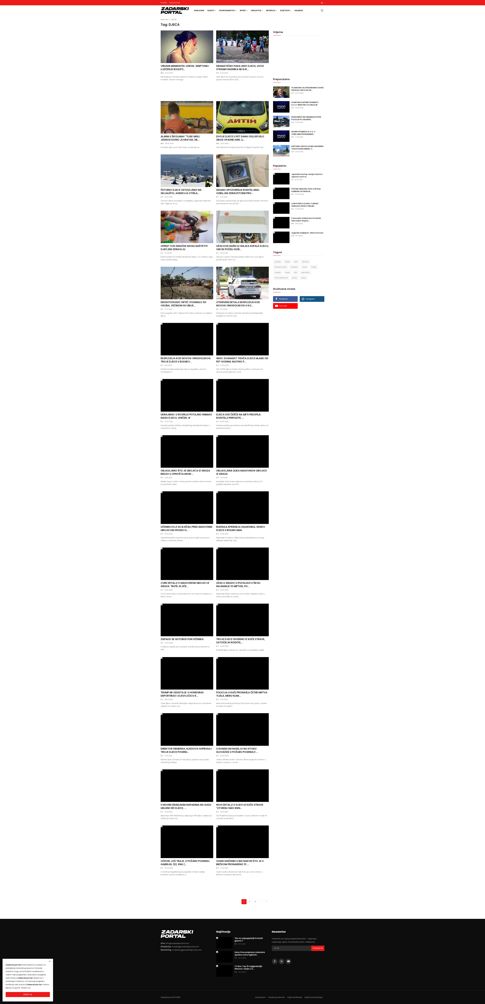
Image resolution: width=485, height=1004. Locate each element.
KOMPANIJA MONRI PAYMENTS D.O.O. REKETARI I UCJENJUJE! (304, 103)
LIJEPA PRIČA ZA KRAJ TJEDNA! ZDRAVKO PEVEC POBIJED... (304, 204)
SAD (296, 262)
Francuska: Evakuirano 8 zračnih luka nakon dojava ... (306, 219)
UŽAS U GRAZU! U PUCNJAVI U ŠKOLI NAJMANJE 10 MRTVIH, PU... (238, 584)
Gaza (303, 278)
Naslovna (199, 10)
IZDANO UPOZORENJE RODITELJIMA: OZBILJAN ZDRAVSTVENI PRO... (238, 191)
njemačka (305, 272)
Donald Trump (280, 267)
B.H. (292, 236)
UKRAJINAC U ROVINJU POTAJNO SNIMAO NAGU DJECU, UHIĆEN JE (186, 416)
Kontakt (164, 2)
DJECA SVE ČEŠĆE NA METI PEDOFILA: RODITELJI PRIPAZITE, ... (238, 416)
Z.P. (217, 73)
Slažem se (27, 994)
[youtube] (288, 961)
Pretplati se (318, 948)
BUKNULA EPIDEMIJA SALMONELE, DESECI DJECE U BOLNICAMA (240, 528)
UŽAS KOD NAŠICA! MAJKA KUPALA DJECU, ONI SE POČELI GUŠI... (242, 247)
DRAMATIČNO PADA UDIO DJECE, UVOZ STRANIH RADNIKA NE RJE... (240, 67)
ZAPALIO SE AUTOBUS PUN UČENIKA (182, 639)
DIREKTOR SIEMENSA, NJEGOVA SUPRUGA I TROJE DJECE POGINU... (186, 750)
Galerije (298, 10)
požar (294, 278)
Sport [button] (243, 10)
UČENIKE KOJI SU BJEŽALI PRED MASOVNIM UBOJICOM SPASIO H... (186, 528)
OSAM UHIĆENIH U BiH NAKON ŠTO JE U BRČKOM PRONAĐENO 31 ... (240, 862)
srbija (287, 272)
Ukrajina (305, 262)
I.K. (292, 180)
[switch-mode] (322, 3)
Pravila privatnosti (276, 997)
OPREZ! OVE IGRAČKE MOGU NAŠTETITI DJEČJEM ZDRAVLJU (184, 247)
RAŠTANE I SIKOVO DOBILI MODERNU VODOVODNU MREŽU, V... (307, 147)
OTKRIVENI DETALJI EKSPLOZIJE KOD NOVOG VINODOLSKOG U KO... (238, 304)
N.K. (292, 223)
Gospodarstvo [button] (227, 10)
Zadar (313, 267)
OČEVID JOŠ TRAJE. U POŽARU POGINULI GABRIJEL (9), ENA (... (185, 862)
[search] (322, 10)
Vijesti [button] (210, 10)
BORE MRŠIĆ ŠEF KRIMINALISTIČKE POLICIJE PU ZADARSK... (306, 118)
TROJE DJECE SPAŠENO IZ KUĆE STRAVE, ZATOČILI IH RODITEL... (240, 640)
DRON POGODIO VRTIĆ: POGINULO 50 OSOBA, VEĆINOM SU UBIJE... (183, 304)
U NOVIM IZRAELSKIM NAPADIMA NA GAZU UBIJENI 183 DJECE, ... (186, 806)
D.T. (217, 197)
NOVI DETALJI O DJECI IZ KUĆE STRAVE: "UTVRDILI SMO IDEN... (240, 806)
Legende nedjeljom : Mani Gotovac (307, 233)
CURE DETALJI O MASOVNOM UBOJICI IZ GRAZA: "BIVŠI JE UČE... (185, 584)
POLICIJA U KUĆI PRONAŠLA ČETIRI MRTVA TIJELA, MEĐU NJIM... (241, 694)
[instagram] (281, 961)
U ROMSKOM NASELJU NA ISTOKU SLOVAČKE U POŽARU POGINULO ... (237, 750)
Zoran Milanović (281, 278)
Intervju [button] (270, 10)
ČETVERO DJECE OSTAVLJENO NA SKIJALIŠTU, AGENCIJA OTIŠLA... (181, 191)
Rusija (287, 262)
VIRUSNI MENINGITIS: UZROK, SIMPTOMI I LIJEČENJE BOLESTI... (185, 67)
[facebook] (275, 961)
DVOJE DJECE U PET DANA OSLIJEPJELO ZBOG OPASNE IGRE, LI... (240, 138)
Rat (295, 272)
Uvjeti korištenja (294, 997)
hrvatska (294, 267)
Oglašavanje (174, 2)
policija (278, 262)
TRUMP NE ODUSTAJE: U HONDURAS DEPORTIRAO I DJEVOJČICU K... (182, 694)
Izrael (304, 267)
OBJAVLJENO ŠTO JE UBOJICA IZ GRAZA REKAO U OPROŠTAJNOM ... (185, 472)
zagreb (278, 272)
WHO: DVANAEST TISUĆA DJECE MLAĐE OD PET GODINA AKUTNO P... (242, 360)
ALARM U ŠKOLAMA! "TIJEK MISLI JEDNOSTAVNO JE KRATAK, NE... (180, 138)
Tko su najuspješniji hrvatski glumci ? (249, 939)
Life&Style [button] (256, 10)
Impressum (260, 997)
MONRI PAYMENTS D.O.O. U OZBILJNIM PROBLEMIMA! (303, 132)
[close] (50, 961)
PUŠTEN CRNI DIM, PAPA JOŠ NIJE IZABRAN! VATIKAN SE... (306, 190)
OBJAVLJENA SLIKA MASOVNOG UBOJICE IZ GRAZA (241, 472)
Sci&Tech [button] (284, 10)
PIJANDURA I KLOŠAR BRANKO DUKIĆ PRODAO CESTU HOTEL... (307, 88)
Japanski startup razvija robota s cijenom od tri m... (307, 175)
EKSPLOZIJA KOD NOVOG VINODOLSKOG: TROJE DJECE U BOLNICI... (186, 360)
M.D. (162, 73)
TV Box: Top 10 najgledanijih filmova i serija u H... (248, 967)
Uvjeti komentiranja (313, 997)
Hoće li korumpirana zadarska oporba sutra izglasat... (250, 953)
